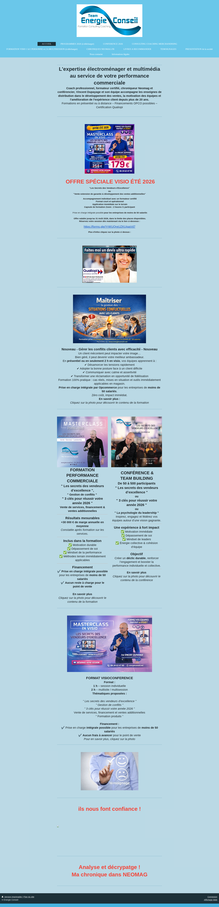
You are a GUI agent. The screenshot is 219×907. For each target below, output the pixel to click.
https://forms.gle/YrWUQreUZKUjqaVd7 (109, 226)
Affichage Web (210, 900)
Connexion (212, 897)
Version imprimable (13, 897)
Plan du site (28, 897)
